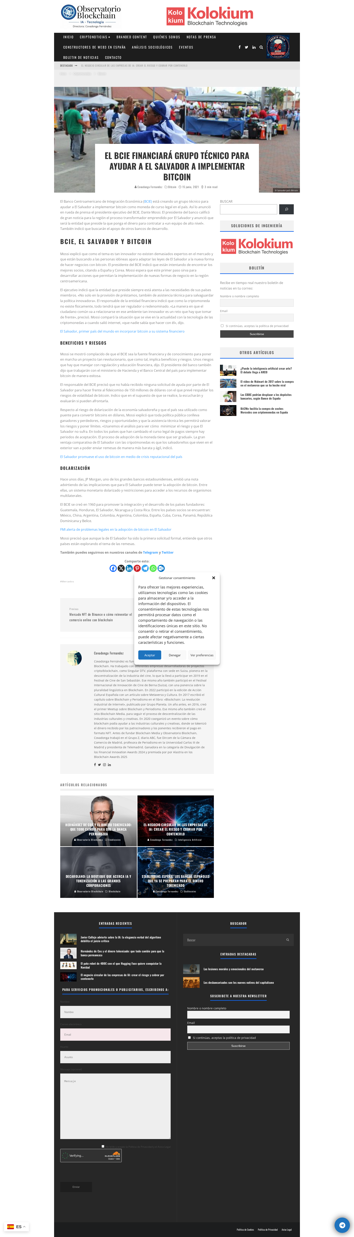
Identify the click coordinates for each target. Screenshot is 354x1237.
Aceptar (149, 655)
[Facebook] (113, 568)
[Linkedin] (129, 568)
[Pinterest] (137, 568)
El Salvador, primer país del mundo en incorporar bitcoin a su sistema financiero (122, 331)
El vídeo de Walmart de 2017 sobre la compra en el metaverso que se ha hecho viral (267, 383)
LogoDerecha (278, 46)
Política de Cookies (245, 1229)
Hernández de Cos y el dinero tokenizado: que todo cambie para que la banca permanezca (122, 953)
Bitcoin (172, 187)
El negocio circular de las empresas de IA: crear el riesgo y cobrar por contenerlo (122, 977)
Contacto (113, 57)
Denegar (175, 655)
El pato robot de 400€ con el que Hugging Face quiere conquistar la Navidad (121, 965)
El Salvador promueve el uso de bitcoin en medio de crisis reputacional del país (121, 456)
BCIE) (148, 201)
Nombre (65, 1001)
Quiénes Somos (166, 36)
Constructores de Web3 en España (94, 47)
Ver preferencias (202, 655)
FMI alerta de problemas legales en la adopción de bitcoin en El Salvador (115, 529)
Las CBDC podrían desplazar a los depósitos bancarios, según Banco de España (266, 396)
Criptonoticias (93, 36)
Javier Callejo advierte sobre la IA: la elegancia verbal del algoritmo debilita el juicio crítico (141, 65)
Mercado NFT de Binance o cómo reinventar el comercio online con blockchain (100, 614)
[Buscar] (286, 209)
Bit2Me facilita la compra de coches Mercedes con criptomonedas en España (264, 410)
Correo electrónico (71, 1024)
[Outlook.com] (161, 568)
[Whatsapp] (153, 568)
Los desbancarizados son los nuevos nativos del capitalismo (239, 982)
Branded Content (132, 36)
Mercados (68, 581)
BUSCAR (226, 201)
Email (224, 311)
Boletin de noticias (81, 57)
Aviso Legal (287, 1229)
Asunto (64, 1046)
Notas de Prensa (201, 36)
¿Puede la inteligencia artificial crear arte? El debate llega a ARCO (266, 370)
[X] (121, 568)
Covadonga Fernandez (149, 187)
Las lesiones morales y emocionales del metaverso (234, 969)
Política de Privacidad (268, 1229)
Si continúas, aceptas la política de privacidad (257, 326)
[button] (214, 578)
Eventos (186, 47)
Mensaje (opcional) (71, 1069)
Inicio (68, 36)
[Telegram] (145, 568)
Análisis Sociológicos (152, 47)
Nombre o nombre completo (239, 296)
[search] (287, 940)
